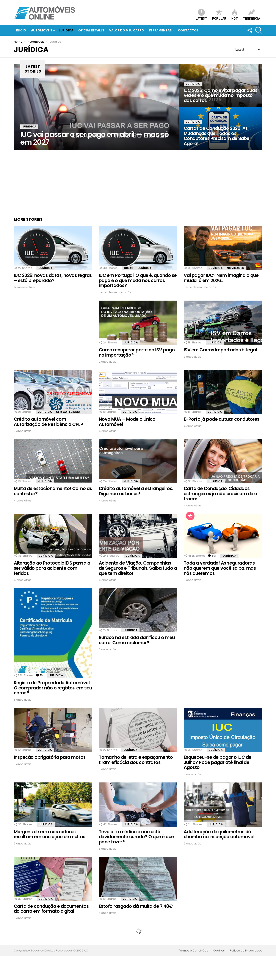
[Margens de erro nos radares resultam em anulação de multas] (53, 804)
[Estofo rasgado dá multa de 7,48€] (138, 879)
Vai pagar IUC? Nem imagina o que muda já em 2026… (221, 278)
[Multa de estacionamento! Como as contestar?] (53, 461)
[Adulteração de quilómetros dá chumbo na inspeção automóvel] (223, 804)
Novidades (235, 268)
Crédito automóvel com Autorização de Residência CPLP (48, 421)
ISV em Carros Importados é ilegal (220, 350)
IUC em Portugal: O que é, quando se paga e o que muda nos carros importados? (138, 280)
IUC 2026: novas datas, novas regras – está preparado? (53, 278)
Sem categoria (68, 412)
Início (21, 30)
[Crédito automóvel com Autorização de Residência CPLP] (53, 392)
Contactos (188, 30)
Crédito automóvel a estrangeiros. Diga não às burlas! (136, 491)
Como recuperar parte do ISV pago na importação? (137, 352)
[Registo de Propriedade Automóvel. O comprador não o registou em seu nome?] (53, 633)
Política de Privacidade (246, 950)
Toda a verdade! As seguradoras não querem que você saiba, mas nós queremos (220, 568)
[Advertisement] (138, 180)
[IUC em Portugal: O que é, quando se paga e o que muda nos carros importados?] (138, 248)
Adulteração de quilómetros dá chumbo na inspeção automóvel (219, 834)
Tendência (251, 18)
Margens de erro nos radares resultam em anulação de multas (49, 834)
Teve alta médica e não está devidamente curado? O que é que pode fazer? (136, 837)
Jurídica (65, 30)
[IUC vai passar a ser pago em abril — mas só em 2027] (96, 107)
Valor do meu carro (126, 30)
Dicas (128, 268)
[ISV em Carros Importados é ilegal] (223, 323)
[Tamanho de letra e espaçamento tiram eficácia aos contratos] (138, 730)
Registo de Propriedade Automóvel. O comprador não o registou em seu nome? (53, 688)
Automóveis (41, 30)
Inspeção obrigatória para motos (50, 757)
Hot (234, 18)
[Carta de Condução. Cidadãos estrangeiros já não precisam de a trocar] (223, 461)
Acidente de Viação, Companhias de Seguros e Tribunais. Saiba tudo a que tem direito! (138, 568)
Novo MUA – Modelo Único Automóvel (127, 421)
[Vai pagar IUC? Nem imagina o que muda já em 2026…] (223, 248)
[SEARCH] (258, 30)
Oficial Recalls (91, 30)
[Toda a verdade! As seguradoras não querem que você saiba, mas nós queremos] (223, 536)
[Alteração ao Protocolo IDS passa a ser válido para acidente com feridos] (53, 536)
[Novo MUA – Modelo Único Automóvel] (138, 392)
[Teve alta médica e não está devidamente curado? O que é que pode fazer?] (138, 804)
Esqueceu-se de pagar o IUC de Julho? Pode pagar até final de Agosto (217, 762)
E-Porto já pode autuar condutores (221, 419)
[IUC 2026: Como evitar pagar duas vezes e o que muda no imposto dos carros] (220, 85)
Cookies (219, 950)
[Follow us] (249, 30)
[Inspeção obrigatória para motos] (53, 730)
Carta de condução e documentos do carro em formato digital (51, 908)
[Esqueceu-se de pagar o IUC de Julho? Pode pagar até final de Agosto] (223, 730)
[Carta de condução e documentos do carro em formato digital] (53, 879)
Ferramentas (160, 30)
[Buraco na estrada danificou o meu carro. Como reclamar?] (138, 610)
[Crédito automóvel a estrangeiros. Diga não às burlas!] (138, 461)
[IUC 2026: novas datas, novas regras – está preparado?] (53, 248)
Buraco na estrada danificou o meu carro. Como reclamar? (137, 640)
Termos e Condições (193, 950)
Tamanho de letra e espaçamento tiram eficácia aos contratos (136, 759)
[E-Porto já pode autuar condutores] (223, 392)
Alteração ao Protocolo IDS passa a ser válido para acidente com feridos (52, 568)
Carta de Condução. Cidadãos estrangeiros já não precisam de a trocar (220, 493)
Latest (201, 18)
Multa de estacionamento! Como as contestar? (53, 491)
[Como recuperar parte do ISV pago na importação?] (138, 323)
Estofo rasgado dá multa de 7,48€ (135, 906)
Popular (219, 18)
